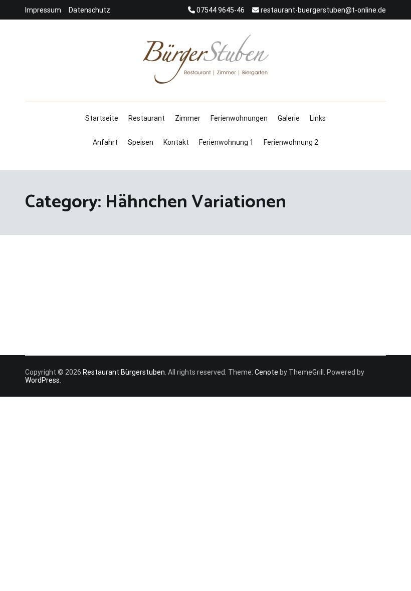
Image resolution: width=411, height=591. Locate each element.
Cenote (266, 372)
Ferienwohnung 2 (291, 142)
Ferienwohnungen (239, 118)
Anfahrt (105, 142)
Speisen (140, 142)
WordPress (42, 380)
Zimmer (187, 118)
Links (318, 118)
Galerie (289, 118)
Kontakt (176, 142)
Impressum (43, 10)
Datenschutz (89, 10)
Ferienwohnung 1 (226, 142)
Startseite (101, 118)
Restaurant (146, 118)
